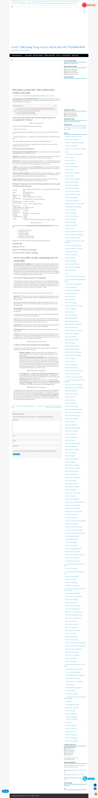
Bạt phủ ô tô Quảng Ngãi (71, 145)
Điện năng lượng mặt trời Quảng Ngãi (74, 330)
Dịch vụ (25, 1)
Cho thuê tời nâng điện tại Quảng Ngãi (74, 234)
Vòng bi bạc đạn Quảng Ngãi (71, 707)
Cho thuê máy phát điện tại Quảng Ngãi (74, 231)
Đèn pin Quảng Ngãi (69, 312)
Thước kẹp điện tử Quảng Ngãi (72, 678)
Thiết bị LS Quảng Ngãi (70, 633)
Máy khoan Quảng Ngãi (70, 434)
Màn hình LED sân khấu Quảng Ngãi (73, 384)
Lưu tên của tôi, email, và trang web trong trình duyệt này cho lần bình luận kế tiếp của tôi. (35, 451)
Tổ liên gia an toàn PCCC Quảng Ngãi (73, 681)
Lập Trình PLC (15, 3)
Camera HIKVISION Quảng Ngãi (72, 194)
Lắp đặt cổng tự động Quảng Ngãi (74, 154)
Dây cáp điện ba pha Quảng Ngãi (72, 267)
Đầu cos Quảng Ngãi (70, 299)
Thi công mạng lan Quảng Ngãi (72, 593)
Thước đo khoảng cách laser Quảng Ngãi (74, 675)
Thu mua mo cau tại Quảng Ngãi (72, 672)
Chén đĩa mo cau (69, 228)
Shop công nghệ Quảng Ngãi (71, 539)
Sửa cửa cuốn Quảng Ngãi (71, 545)
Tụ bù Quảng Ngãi (69, 684)
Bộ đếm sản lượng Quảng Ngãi (72, 172)
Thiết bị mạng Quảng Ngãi (71, 636)
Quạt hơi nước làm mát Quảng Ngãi (73, 527)
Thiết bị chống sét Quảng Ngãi (72, 608)
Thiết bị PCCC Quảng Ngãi (71, 639)
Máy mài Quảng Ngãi (70, 440)
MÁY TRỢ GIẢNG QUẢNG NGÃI (72, 468)
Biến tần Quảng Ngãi (70, 163)
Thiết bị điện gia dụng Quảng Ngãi (73, 618)
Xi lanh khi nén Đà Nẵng (70, 728)
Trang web (15, 446)
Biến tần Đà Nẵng (69, 157)
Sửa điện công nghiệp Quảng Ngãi (73, 548)
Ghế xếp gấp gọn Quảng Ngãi (72, 349)
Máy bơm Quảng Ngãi (70, 397)
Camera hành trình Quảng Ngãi (72, 191)
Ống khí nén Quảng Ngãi (70, 489)
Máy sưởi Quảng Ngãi (70, 462)
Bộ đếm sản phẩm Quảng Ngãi (72, 179)
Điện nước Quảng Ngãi (42, 1)
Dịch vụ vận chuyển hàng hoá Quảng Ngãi (75, 276)
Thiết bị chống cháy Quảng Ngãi (72, 605)
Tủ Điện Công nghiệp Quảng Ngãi (73, 687)
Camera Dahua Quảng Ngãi (71, 185)
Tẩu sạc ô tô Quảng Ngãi (71, 568)
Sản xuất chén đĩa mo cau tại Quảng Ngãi (75, 533)
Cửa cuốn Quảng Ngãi (70, 257)
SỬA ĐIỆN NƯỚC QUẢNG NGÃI (72, 551)
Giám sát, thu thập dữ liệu (64, 1)
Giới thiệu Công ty (75, 1)
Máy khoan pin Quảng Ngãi (71, 431)
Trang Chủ (69, 3)
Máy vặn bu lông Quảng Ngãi (72, 471)
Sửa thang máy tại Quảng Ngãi (72, 561)
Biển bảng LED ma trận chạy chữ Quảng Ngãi (75, 148)
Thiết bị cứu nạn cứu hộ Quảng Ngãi (73, 612)
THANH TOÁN (35, 3)
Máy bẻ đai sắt (22, 3)
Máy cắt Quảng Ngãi (70, 400)
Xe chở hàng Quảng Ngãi (71, 714)
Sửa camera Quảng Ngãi (71, 542)
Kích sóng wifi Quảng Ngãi (71, 367)
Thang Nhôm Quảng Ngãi (71, 582)
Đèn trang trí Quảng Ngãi (71, 315)
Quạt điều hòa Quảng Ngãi (71, 523)
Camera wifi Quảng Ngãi (70, 213)
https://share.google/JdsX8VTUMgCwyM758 (83, 788)
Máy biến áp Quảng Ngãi (71, 390)
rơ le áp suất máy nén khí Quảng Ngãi (74, 530)
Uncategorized (68, 701)
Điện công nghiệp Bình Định (71, 318)
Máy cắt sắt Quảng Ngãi (70, 403)
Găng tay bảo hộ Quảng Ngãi (72, 346)
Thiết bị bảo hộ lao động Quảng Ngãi (73, 596)
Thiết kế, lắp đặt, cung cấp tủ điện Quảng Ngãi (50, 3)
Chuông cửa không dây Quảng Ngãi (73, 245)
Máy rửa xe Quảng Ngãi (70, 452)
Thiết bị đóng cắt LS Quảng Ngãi (72, 630)
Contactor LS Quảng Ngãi (71, 254)
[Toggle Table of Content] (54, 106)
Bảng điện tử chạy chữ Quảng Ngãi (73, 136)
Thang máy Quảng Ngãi (70, 579)
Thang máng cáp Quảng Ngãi (72, 576)
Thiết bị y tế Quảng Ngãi (70, 661)
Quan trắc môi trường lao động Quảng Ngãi (75, 520)
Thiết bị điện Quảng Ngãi (71, 621)
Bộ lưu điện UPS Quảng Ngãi (71, 182)
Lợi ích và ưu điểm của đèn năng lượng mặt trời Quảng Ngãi (27, 111)
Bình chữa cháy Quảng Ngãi (71, 166)
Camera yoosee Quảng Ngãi (71, 216)
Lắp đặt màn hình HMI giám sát (72, 373)
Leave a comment (50, 95)
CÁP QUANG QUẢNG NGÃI (71, 225)
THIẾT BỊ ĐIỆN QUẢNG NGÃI (72, 624)
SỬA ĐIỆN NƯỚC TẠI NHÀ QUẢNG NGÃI (74, 554)
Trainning (64, 3)
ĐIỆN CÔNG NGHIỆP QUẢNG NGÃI (73, 324)
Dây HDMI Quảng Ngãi (70, 270)
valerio (37, 795)
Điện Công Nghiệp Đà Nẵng (71, 321)
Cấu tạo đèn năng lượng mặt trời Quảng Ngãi (25, 112)
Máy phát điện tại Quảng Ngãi (72, 449)
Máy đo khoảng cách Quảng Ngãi (73, 412)
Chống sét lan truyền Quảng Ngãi (72, 237)
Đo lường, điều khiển (53, 1)
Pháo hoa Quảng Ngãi (70, 496)
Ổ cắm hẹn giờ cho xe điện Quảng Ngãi (73, 128)
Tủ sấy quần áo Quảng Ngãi (71, 693)
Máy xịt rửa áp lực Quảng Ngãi (72, 477)
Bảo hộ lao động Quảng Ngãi (72, 139)
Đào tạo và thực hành (70, 296)
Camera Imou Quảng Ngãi (71, 197)
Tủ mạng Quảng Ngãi (70, 690)
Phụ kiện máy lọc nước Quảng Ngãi (73, 511)
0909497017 (91, 778)
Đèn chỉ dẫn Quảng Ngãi (70, 302)
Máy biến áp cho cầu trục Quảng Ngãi (74, 387)
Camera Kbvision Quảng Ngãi (72, 200)
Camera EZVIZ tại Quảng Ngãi (72, 188)
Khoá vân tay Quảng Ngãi (71, 364)
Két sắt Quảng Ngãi (69, 361)
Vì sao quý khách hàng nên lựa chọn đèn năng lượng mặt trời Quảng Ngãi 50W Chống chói (35, 108)
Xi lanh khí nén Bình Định (72, 719)
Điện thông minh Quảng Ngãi (72, 333)
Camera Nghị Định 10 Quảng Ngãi (73, 206)
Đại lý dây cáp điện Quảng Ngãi (72, 290)
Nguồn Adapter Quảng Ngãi (71, 483)
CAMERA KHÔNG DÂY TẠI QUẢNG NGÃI (74, 203)
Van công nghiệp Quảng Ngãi (72, 704)
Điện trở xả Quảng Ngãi (70, 336)
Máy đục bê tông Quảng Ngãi (72, 415)
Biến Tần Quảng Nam (70, 160)
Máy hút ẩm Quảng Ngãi (71, 424)
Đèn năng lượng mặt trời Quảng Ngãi (37, 95)
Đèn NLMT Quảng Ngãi (70, 309)
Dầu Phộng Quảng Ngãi (70, 261)
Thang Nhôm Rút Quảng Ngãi (72, 585)
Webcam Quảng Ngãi (70, 710)
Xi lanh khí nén (68, 722)
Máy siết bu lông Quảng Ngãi (72, 459)
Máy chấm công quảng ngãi (71, 406)
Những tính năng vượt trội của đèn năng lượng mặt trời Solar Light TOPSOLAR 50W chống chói (36, 109)
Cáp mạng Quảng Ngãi (70, 222)
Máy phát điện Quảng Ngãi (71, 446)
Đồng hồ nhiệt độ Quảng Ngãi (72, 339)
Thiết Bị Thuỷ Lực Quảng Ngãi (72, 655)
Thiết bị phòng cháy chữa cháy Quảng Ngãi (75, 642)
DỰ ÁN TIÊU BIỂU (32, 1)
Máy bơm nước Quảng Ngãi (71, 394)
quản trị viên (25, 95)
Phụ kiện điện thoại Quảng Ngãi (72, 508)
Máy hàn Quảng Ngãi (70, 421)
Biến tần (67, 152)
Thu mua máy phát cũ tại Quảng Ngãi (74, 669)
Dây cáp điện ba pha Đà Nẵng (72, 264)
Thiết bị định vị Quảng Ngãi (71, 627)
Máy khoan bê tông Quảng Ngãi (72, 428)
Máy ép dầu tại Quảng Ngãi (71, 418)
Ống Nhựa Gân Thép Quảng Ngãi (73, 493)
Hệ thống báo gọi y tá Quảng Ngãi (73, 355)
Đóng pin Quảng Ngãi (70, 343)
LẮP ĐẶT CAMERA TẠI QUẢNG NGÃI (73, 370)
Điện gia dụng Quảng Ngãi (71, 327)
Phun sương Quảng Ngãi (71, 517)
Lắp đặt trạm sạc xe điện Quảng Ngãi (74, 377)
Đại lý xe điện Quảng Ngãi (71, 293)
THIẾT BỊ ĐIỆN (28, 55)
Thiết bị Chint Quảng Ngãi (71, 602)
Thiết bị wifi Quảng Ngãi (70, 658)
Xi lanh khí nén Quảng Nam (71, 734)
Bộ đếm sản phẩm (69, 176)
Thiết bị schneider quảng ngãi (72, 652)
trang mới (74, 3)
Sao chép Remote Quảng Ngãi (72, 536)
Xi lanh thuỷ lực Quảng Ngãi (71, 741)
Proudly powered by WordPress (18, 795)
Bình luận (15, 420)
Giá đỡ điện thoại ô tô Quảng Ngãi (73, 352)
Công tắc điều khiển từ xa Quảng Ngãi (74, 248)
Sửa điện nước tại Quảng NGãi (72, 557)
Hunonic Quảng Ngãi (70, 358)
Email (14, 441)
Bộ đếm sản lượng (69, 169)
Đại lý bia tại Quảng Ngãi (71, 287)
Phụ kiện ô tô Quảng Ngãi (71, 514)
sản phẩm (29, 3)
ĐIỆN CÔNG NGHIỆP (38, 55)
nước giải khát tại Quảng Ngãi (72, 486)
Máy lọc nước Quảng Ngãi (71, 437)
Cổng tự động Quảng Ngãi (71, 251)
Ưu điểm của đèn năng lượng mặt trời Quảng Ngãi (26, 113)
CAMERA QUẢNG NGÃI (17, 1)
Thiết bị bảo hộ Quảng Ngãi (71, 599)
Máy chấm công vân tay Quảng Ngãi (73, 409)
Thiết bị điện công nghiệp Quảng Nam (74, 615)
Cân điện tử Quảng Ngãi (70, 219)
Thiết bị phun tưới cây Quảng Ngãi (73, 649)
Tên (14, 435)
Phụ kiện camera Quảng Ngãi (72, 499)
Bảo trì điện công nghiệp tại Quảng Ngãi (74, 142)
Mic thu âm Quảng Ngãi (70, 480)
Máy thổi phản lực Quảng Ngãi (72, 465)
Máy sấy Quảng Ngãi (70, 455)
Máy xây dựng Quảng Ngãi (71, 474)
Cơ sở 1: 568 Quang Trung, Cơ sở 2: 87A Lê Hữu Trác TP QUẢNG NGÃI (48, 47)
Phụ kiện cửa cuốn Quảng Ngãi (72, 505)
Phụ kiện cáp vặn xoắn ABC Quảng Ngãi (74, 502)
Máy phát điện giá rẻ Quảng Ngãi (72, 443)
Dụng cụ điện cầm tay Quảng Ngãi (73, 284)
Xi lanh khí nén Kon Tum (70, 731)
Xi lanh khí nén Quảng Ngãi (71, 738)
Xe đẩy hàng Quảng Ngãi (71, 717)
